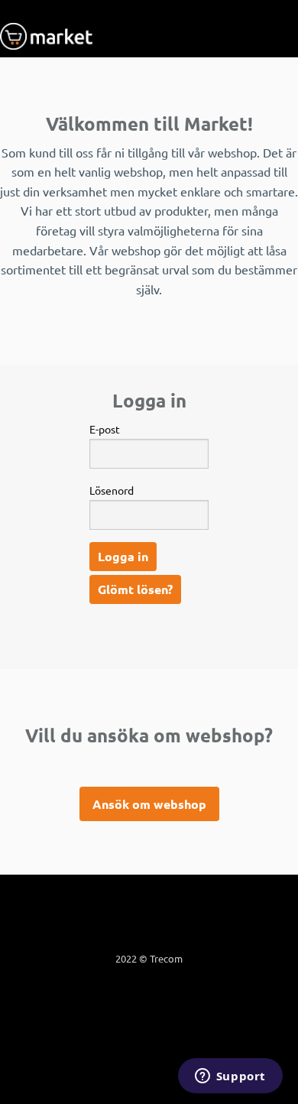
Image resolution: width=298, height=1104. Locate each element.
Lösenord (111, 490)
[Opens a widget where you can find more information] (230, 1077)
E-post (104, 429)
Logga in (123, 556)
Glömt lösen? (135, 589)
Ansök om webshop (149, 804)
